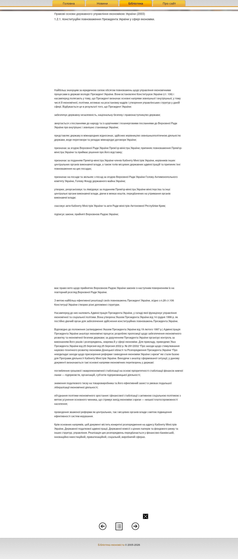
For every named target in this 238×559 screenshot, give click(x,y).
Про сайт (169, 3)
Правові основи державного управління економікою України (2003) (99, 13)
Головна (69, 3)
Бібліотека (135, 3)
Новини (102, 3)
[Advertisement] (26, 59)
